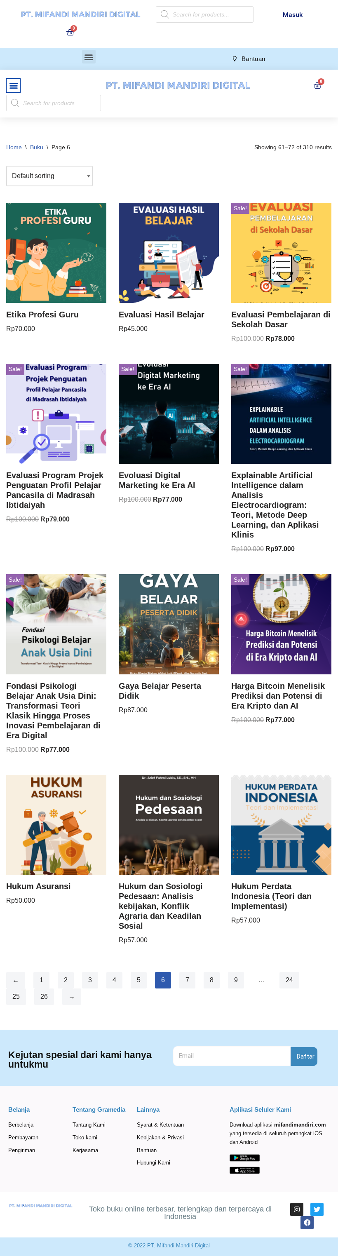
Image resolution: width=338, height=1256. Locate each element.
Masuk (293, 15)
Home (14, 147)
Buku (36, 147)
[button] (89, 56)
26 (44, 996)
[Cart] (70, 32)
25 (16, 996)
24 (289, 980)
